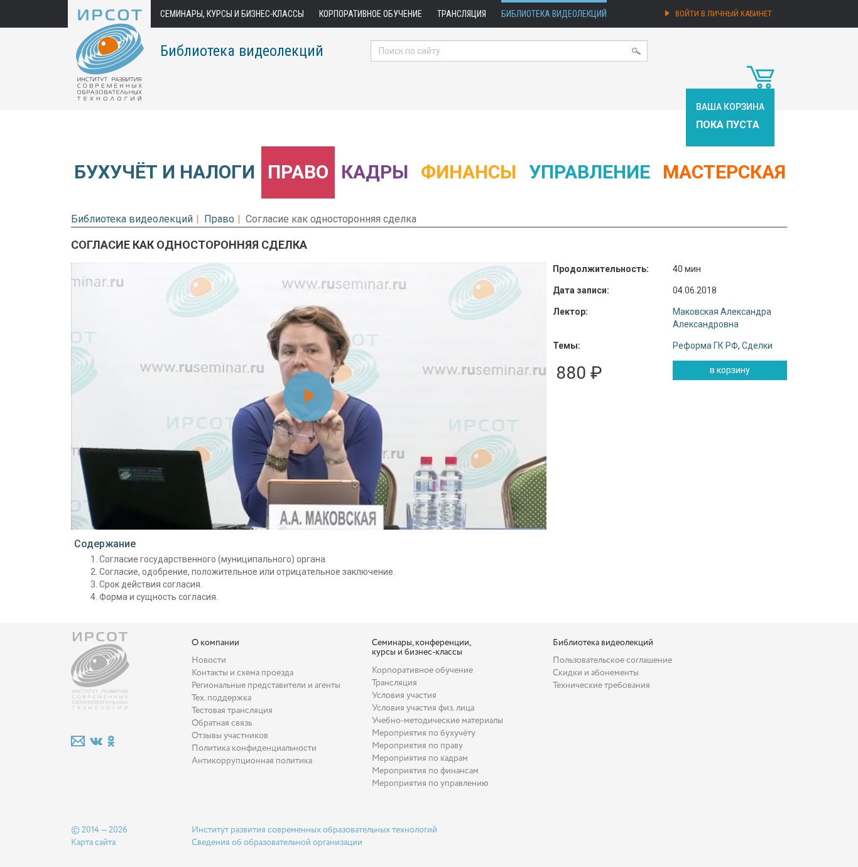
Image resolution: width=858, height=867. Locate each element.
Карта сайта (93, 842)
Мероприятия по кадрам (420, 758)
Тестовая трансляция (232, 710)
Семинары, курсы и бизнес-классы (232, 14)
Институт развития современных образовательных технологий (314, 830)
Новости (209, 660)
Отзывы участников (230, 735)
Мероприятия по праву (417, 745)
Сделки (757, 346)
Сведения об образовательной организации (277, 842)
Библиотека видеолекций (554, 14)
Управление (589, 172)
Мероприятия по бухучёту (423, 733)
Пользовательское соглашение (612, 660)
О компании (215, 642)
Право (298, 172)
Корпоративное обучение (370, 14)
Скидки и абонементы (596, 673)
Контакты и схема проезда (242, 673)
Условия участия (404, 695)
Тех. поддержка (221, 698)
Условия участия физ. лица (423, 708)
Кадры (374, 172)
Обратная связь (222, 723)
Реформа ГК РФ (705, 346)
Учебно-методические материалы (437, 720)
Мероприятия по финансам (425, 771)
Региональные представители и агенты (266, 685)
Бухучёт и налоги (164, 172)
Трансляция (461, 14)
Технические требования (601, 685)
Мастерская (724, 172)
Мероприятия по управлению (430, 783)
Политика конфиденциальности (254, 748)
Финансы (468, 172)
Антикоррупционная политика (252, 761)
